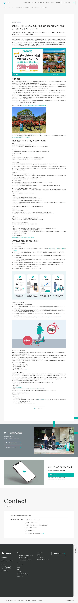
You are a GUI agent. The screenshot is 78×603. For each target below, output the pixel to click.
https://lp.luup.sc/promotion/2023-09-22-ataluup (34, 105)
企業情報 (58, 2)
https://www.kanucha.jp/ (34, 133)
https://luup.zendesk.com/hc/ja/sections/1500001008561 (48, 316)
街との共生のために (23, 557)
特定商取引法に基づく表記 (37, 600)
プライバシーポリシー (12, 600)
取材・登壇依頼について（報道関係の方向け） (38, 525)
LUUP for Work (20, 576)
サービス (34, 2)
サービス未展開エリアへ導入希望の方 (33, 533)
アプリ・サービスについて (33, 519)
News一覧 (11, 7)
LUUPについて (26, 2)
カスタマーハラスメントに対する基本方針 (24, 600)
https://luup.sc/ (18, 387)
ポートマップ (41, 2)
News (52, 2)
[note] (9, 567)
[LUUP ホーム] (6, 3)
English (7, 570)
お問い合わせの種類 (16, 519)
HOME (5, 7)
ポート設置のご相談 (32, 527)
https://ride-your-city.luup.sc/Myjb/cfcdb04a (34, 388)
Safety (47, 2)
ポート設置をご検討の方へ (23, 573)
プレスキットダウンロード (43, 559)
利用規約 (5, 600)
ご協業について (30, 530)
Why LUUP (19, 552)
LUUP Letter (40, 552)
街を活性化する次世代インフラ (26, 555)
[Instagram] (6, 567)
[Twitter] (3, 567)
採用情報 (39, 554)
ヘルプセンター (40, 557)
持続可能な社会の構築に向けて (26, 560)
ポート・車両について (32, 522)
